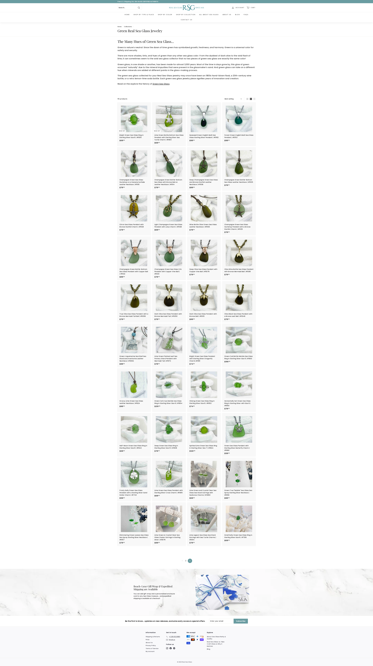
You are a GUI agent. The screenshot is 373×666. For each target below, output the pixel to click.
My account (150, 651)
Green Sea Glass (161, 83)
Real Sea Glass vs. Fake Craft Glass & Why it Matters (215, 644)
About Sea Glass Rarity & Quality (216, 638)
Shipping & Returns (153, 637)
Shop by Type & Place (144, 15)
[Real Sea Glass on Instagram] (167, 648)
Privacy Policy (151, 645)
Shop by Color (165, 15)
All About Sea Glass (209, 15)
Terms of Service (152, 648)
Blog (237, 15)
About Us (227, 15)
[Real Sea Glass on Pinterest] (174, 648)
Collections (128, 27)
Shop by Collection (185, 15)
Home (127, 15)
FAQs (246, 15)
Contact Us (186, 20)
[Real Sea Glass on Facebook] (171, 648)
